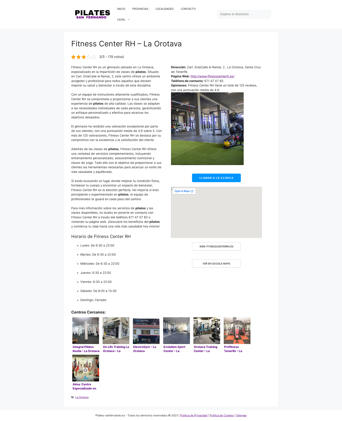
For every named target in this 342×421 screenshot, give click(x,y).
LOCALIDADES (165, 9)
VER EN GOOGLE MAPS (216, 263)
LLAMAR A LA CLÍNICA (217, 177)
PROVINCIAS (140, 9)
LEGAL (121, 19)
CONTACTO (188, 9)
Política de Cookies (222, 415)
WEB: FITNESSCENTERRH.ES (216, 246)
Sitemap (241, 415)
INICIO (121, 9)
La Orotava (82, 397)
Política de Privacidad (193, 415)
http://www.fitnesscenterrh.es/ (212, 76)
